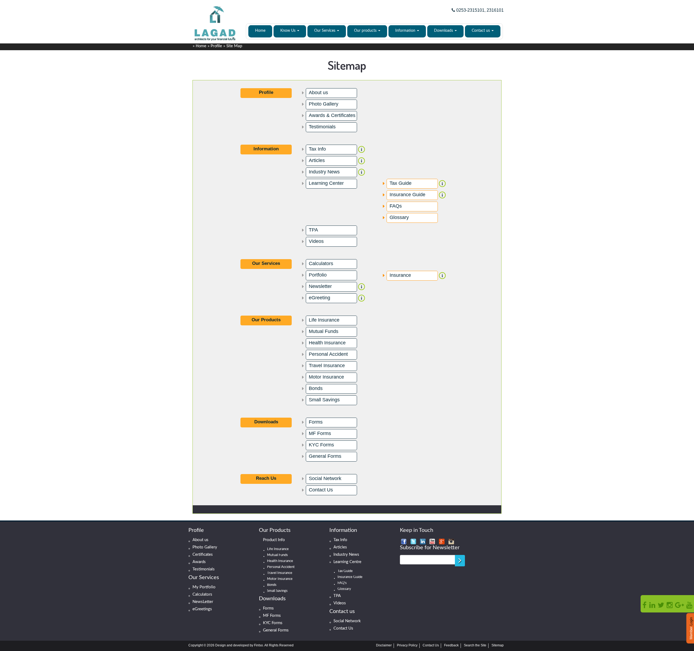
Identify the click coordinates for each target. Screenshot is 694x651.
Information (405, 31)
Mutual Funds (323, 331)
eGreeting (319, 297)
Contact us (481, 31)
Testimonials (322, 126)
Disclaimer (384, 645)
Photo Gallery (323, 104)
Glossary (399, 217)
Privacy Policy (407, 645)
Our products (366, 31)
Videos (316, 241)
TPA (313, 230)
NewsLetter (202, 602)
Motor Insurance (326, 377)
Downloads (444, 31)
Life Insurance (324, 320)
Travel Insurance (327, 365)
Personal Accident (328, 354)
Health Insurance (327, 342)
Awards (199, 562)
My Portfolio (204, 587)
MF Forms (320, 433)
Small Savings (324, 399)
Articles (317, 160)
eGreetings (202, 609)
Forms (316, 422)
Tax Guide (401, 183)
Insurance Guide (407, 194)
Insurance (400, 275)
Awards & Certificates (332, 115)
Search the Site (475, 645)
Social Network (325, 478)
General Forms (325, 456)
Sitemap (497, 645)
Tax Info (317, 149)
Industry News (324, 171)
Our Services (325, 31)
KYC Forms (321, 444)
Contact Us (321, 490)
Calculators (321, 263)
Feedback (451, 645)
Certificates (202, 554)
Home (260, 31)
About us (318, 92)
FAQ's (342, 583)
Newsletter (320, 286)
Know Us (288, 31)
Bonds (316, 388)
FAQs (396, 206)
